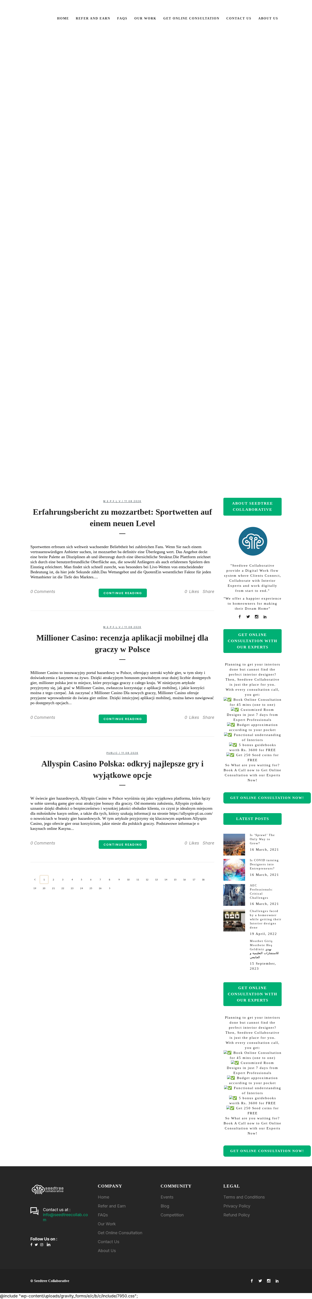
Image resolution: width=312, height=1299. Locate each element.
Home (103, 1197)
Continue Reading (122, 593)
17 (194, 879)
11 (137, 879)
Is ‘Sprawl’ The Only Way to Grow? (262, 839)
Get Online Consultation (120, 1232)
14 (165, 879)
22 (62, 888)
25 (91, 888)
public (112, 753)
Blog (165, 1206)
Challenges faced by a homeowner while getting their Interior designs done (265, 919)
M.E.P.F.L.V (300, 372)
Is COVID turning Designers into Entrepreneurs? (147, 170)
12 (147, 879)
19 (34, 888)
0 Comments (42, 591)
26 (100, 888)
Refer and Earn (112, 1206)
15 (175, 879)
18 (203, 879)
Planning (110, 51)
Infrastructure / (110, 47)
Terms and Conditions (244, 1197)
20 (44, 888)
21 (53, 888)
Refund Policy (236, 1214)
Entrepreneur (147, 150)
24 (81, 888)
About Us (107, 1250)
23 (72, 888)
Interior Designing (161, 379)
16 (184, 879)
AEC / (97, 42)
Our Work (107, 1223)
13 (156, 879)
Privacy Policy (236, 1206)
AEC (156, 272)
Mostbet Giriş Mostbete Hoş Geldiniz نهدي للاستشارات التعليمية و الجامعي (264, 949)
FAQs (103, 1214)
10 (128, 879)
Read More (147, 213)
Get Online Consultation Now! (267, 798)
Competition (172, 1214)
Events (167, 1197)
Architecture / (114, 42)
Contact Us (108, 1241)
